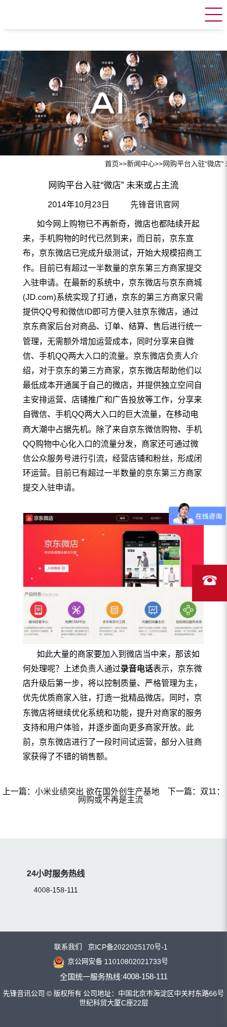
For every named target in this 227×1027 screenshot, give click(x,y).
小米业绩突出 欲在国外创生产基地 (97, 791)
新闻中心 (141, 164)
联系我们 (68, 947)
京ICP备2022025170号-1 (128, 947)
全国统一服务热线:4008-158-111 (114, 976)
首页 (112, 164)
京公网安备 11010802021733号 (118, 962)
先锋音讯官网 (154, 204)
